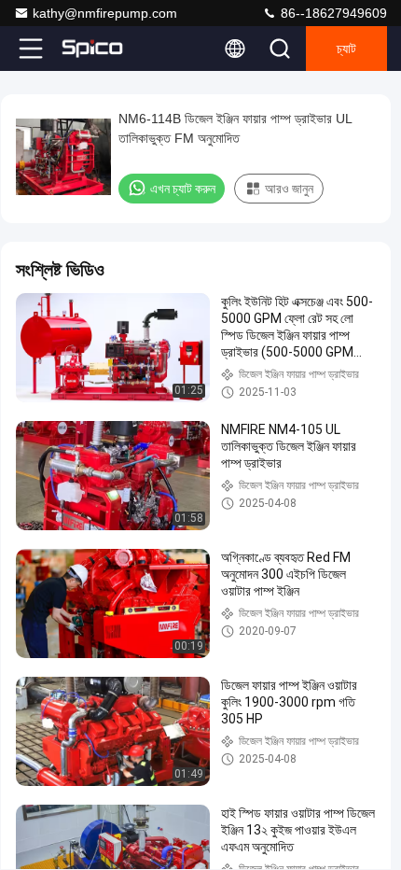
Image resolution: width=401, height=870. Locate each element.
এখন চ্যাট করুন (182, 188)
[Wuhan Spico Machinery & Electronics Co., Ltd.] (92, 48)
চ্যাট (346, 48)
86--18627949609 (332, 13)
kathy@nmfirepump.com (105, 13)
